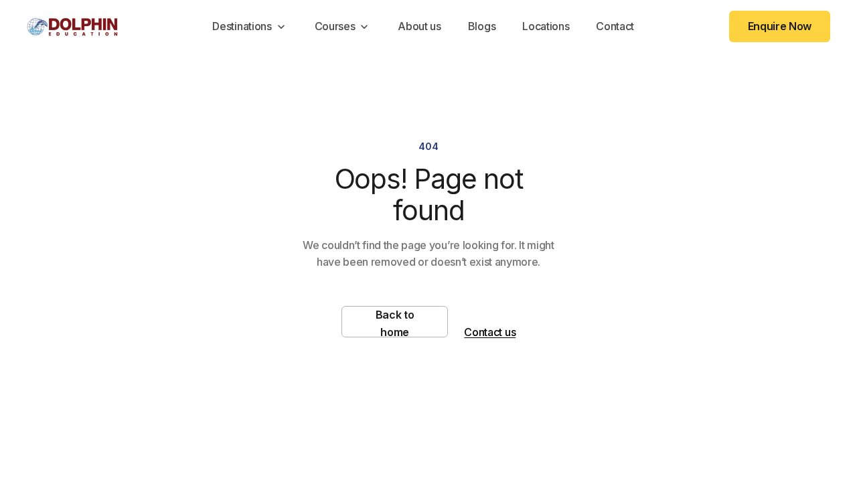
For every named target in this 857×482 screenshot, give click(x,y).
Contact (615, 26)
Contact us (490, 332)
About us (419, 26)
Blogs (481, 26)
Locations (545, 26)
